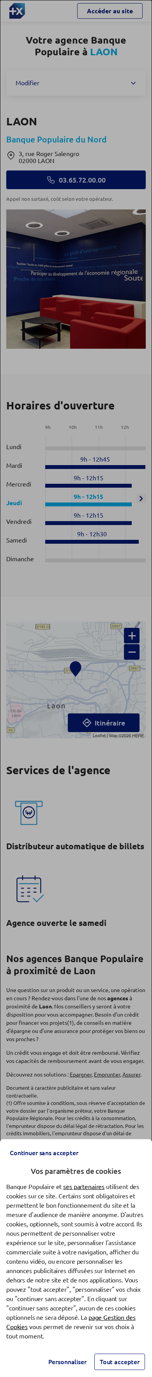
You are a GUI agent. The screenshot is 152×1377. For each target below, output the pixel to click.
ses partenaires (83, 1186)
